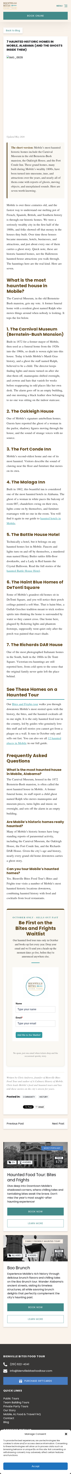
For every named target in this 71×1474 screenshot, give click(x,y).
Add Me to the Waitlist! (29, 1035)
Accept (35, 1466)
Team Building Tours (16, 1402)
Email (19, 1017)
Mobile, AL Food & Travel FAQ (22, 1414)
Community (29, 1096)
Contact (8, 1418)
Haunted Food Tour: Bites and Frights (31, 1177)
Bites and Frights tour (25, 704)
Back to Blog (13, 30)
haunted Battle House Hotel (23, 571)
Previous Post (15, 1123)
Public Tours (11, 1398)
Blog (6, 1422)
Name (19, 1003)
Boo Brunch (18, 1268)
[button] (66, 1434)
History (43, 1096)
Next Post (58, 1123)
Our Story (9, 1410)
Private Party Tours (15, 1406)
